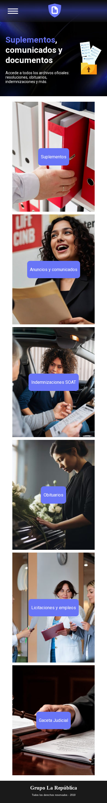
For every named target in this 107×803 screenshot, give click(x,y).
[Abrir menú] (13, 11)
